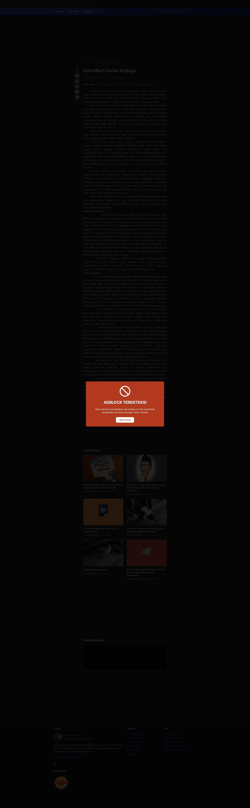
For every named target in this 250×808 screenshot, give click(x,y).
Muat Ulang (125, 420)
